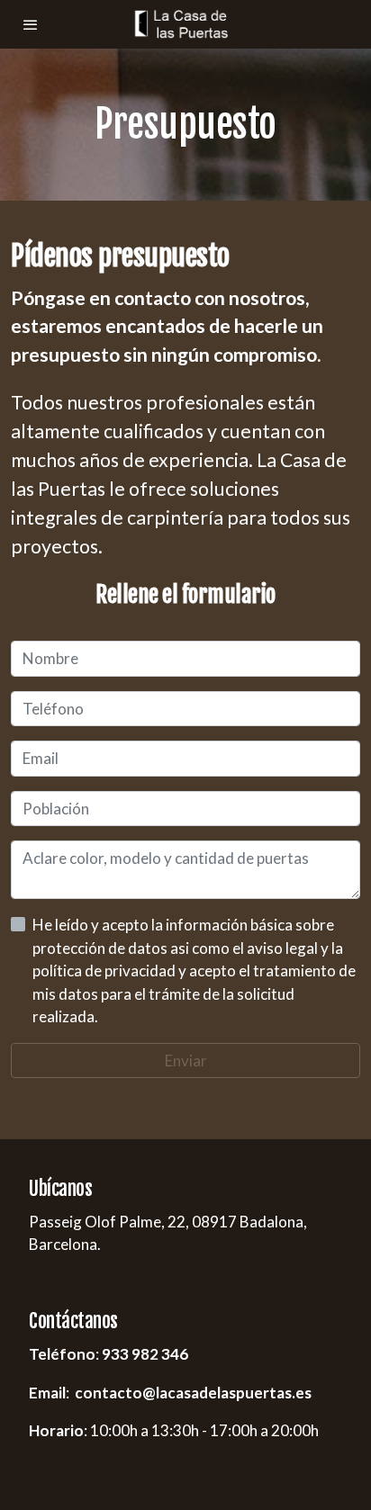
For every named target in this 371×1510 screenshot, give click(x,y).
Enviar (186, 1060)
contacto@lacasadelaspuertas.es (193, 1392)
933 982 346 (145, 1353)
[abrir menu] (30, 24)
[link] (185, 24)
